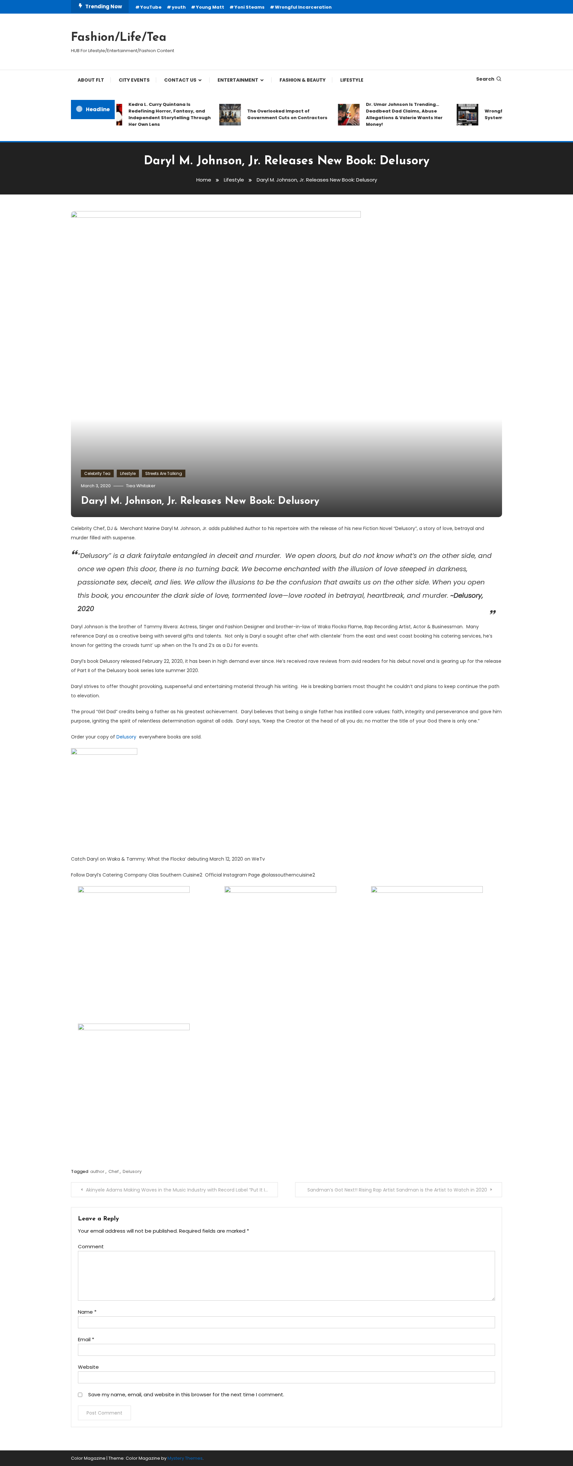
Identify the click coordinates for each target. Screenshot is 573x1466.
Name (87, 1311)
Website (88, 1366)
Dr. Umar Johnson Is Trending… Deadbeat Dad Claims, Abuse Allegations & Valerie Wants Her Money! (388, 114)
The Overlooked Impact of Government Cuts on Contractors (271, 114)
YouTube (150, 7)
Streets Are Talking (163, 473)
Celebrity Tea (97, 473)
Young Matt (210, 7)
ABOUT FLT (91, 80)
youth (179, 7)
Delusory (126, 736)
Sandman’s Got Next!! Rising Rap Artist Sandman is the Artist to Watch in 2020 (397, 1190)
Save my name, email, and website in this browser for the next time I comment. (186, 1394)
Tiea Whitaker (141, 486)
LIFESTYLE (351, 80)
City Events (134, 80)
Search (485, 79)
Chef (113, 1171)
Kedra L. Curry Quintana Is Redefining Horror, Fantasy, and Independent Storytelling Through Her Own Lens (154, 114)
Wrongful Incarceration (303, 7)
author (97, 1171)
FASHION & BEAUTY (303, 80)
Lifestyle (128, 473)
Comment (91, 1246)
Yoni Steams (249, 7)
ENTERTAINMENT (238, 80)
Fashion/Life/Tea (118, 38)
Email (86, 1339)
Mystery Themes (185, 1458)
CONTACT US (180, 80)
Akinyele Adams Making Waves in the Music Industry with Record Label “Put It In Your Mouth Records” (182, 1190)
